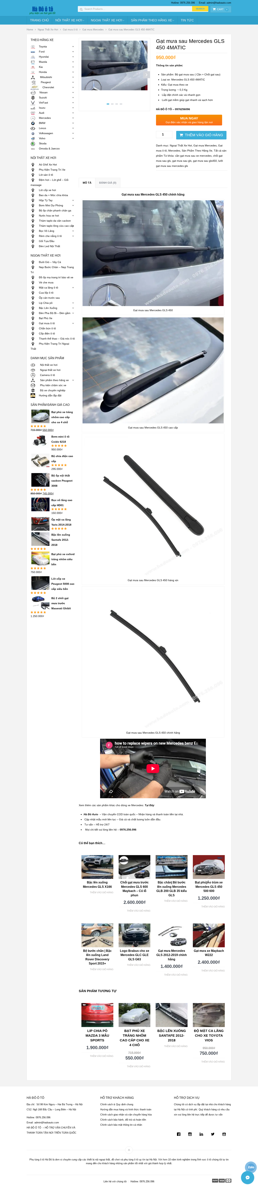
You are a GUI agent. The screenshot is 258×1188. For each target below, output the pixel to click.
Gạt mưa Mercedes (93, 29)
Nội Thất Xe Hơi (68, 20)
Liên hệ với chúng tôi (115, 1181)
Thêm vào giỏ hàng (204, 135)
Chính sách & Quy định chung (116, 1104)
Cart (222, 9)
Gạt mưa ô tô (70, 29)
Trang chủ (39, 20)
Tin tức (187, 20)
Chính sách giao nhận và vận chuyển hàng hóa (126, 1114)
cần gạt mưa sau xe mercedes (193, 155)
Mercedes (174, 150)
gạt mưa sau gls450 (205, 160)
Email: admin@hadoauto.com (215, 3)
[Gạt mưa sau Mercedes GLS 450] (114, 89)
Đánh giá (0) (107, 182)
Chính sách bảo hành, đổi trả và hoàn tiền (123, 1119)
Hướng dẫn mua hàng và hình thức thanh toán (125, 1109)
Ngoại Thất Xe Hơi (106, 20)
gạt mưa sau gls (182, 160)
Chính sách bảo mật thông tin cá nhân (121, 1124)
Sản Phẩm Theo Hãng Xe (151, 20)
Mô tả (87, 182)
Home (30, 29)
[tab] (87, 183)
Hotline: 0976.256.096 (183, 3)
